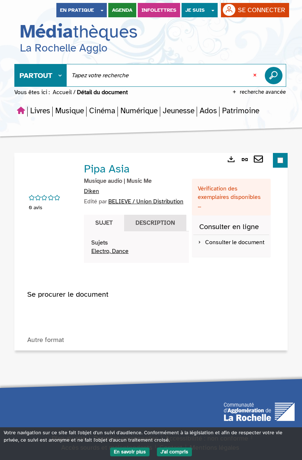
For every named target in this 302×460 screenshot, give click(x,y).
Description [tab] (155, 223)
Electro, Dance (110, 251)
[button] (40, 110)
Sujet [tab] (104, 223)
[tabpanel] (136, 247)
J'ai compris (174, 452)
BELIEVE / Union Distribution (145, 201)
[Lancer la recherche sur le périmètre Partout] (275, 75)
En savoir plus (130, 452)
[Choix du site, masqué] (102, 10)
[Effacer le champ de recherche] (255, 75)
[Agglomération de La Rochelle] (259, 411)
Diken (91, 191)
